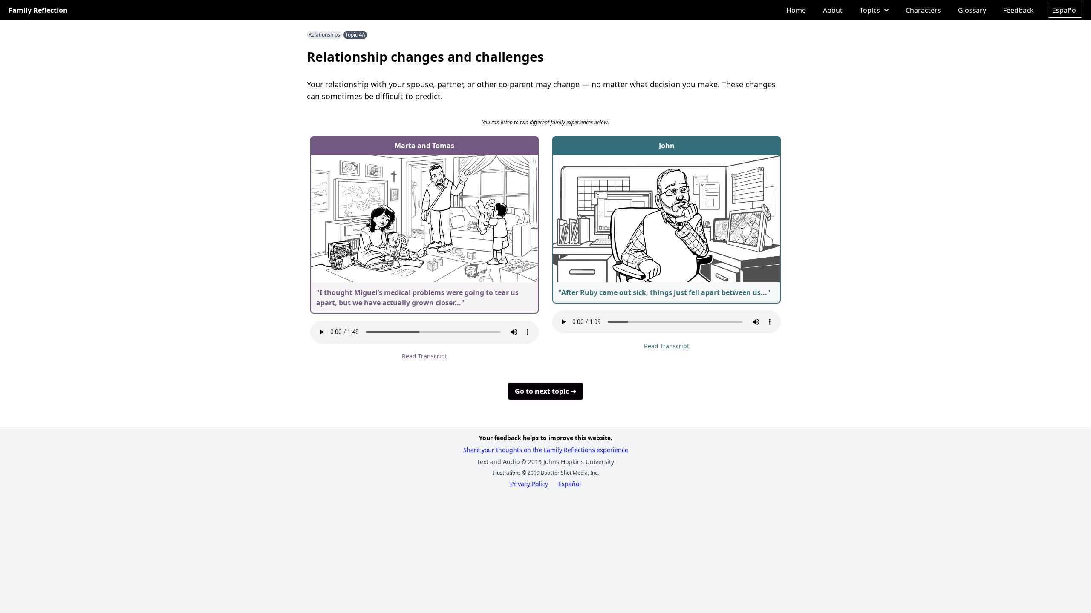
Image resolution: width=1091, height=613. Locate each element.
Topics (870, 10)
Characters (923, 10)
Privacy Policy (529, 484)
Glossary (972, 10)
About (833, 10)
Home (796, 10)
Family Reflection (38, 10)
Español (1065, 10)
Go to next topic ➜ (545, 391)
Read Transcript (424, 356)
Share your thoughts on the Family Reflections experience (545, 450)
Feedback (1018, 10)
